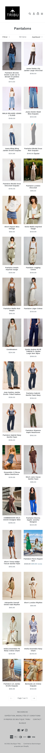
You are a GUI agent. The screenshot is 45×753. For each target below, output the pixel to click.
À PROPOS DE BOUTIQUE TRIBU (17, 719)
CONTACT (37, 719)
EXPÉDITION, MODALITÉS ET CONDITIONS (22, 716)
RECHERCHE (22, 712)
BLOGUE (22, 723)
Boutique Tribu (15, 744)
